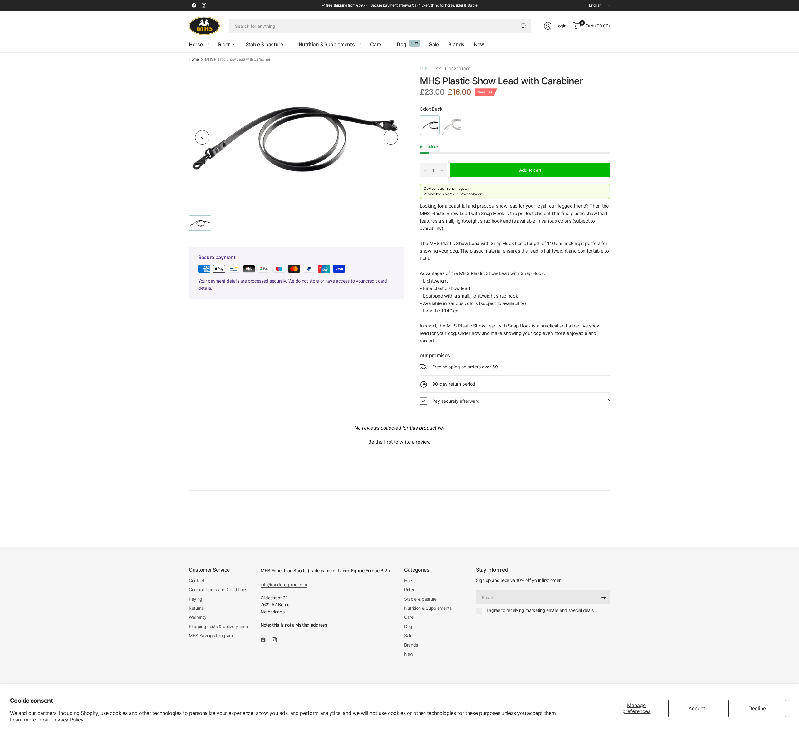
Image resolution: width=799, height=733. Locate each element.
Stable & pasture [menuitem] (264, 44)
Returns (196, 608)
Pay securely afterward (456, 401)
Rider (409, 589)
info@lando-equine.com (284, 584)
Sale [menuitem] (434, 44)
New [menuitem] (479, 44)
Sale (408, 635)
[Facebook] (194, 5)
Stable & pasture (420, 599)
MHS (424, 68)
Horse (409, 580)
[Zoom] (392, 77)
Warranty (197, 617)
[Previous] (202, 137)
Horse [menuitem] (196, 44)
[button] (399, 441)
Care (409, 617)
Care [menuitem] (375, 44)
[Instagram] (204, 5)
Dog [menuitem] (401, 44)
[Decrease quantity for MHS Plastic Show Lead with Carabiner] (424, 170)
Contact (196, 580)
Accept (697, 708)
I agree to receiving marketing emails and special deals (540, 610)
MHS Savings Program (211, 635)
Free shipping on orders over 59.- (466, 366)
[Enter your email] (604, 597)
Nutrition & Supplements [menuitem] (327, 44)
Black (429, 125)
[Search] (523, 26)
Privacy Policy (67, 719)
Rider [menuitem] (224, 44)
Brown (451, 125)
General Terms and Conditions (218, 589)
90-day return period (453, 383)
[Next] (391, 137)
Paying (195, 599)
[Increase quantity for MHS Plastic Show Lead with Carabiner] (442, 170)
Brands (411, 644)
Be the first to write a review (399, 442)
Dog (408, 626)
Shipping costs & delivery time (218, 626)
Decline (757, 708)
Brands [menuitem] (456, 44)
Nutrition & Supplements (428, 608)
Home (194, 59)
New (408, 654)
